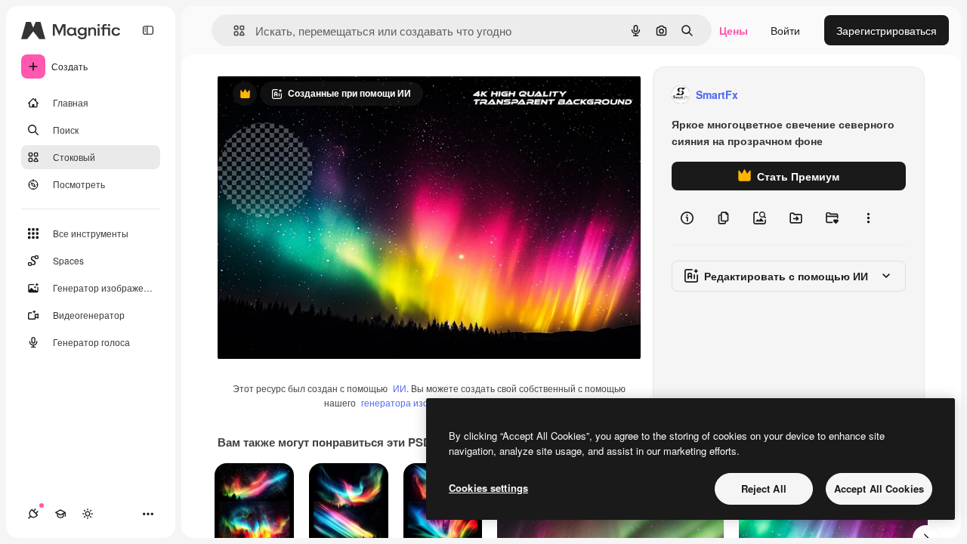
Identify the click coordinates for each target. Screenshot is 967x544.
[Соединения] (33, 514)
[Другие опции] (868, 217)
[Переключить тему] (88, 514)
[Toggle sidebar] (148, 30)
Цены (733, 30)
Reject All (763, 488)
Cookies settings (488, 488)
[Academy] (60, 514)
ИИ (399, 388)
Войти (785, 30)
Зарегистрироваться (886, 30)
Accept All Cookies (879, 488)
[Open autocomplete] (233, 30)
